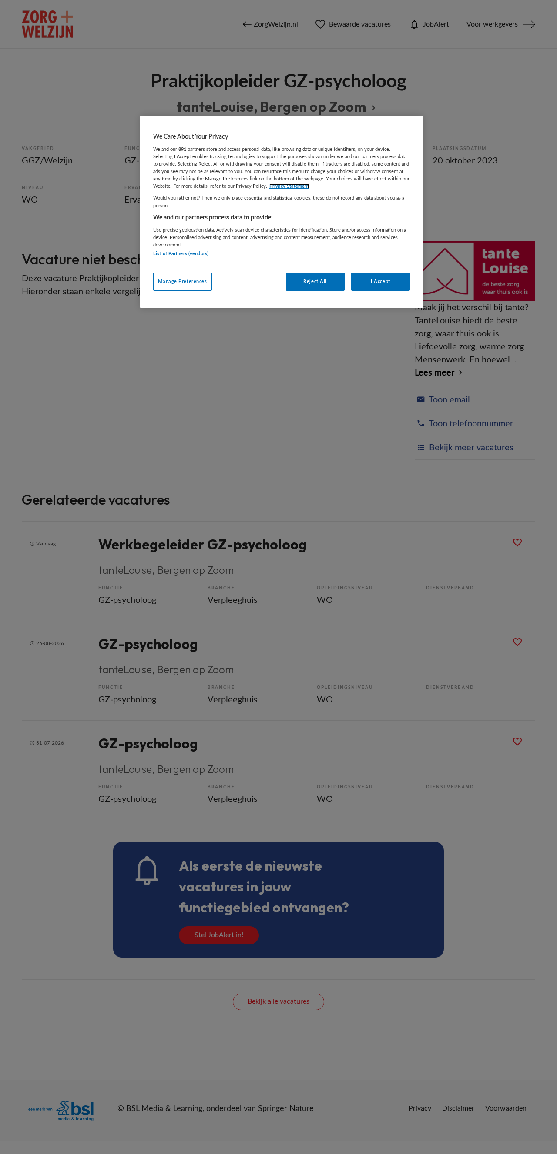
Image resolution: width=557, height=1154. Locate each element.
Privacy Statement (289, 186)
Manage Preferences (182, 281)
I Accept (380, 281)
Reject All (315, 281)
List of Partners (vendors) (180, 253)
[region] (281, 212)
